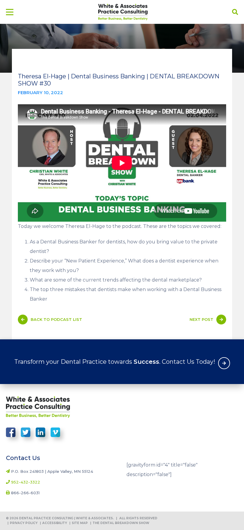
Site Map (78, 523)
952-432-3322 (25, 482)
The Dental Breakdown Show (119, 523)
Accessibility (53, 523)
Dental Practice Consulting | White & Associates (123, 12)
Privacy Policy (22, 523)
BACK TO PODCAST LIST (56, 319)
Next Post (201, 319)
